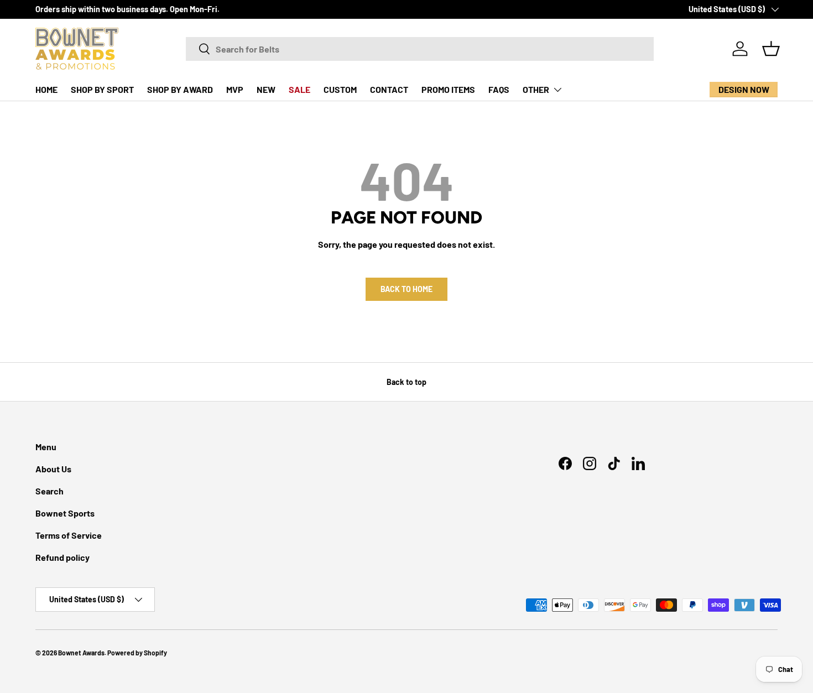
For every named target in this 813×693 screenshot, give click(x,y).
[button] (771, 49)
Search (49, 491)
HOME (46, 89)
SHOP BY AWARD (180, 89)
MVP (234, 89)
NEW (266, 89)
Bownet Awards (81, 652)
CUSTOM (340, 89)
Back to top (406, 382)
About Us (53, 468)
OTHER (536, 89)
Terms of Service (68, 535)
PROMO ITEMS (448, 89)
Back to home (406, 289)
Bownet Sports (65, 513)
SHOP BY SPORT (102, 89)
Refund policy (62, 557)
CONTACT (389, 89)
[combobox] (420, 49)
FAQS (498, 89)
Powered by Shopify (137, 652)
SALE (299, 89)
